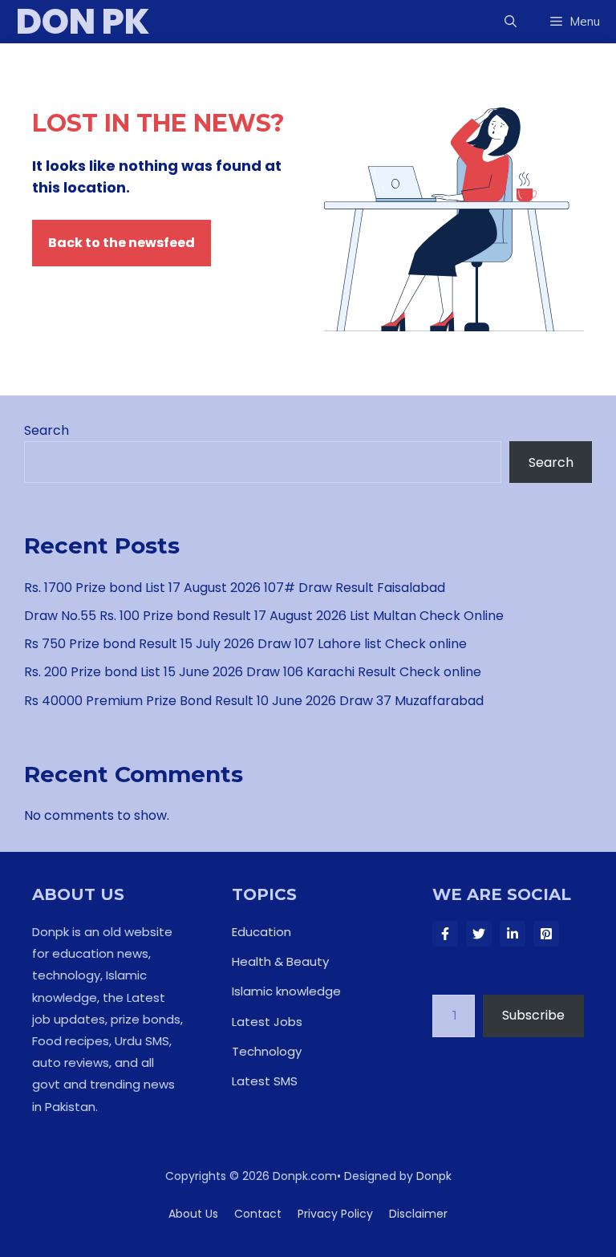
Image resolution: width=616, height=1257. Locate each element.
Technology (267, 1051)
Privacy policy (335, 1214)
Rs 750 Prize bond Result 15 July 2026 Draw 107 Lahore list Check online (245, 644)
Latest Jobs (267, 1021)
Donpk (434, 1176)
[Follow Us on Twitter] (479, 934)
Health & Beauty (280, 961)
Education (261, 931)
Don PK (83, 21)
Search (46, 430)
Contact (258, 1214)
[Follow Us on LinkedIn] (512, 934)
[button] (510, 21)
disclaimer (418, 1214)
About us (193, 1214)
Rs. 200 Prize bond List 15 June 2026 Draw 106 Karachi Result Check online (252, 672)
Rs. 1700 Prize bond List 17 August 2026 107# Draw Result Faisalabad (234, 587)
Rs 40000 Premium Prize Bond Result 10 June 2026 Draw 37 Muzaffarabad (254, 700)
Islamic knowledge (286, 991)
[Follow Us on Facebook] (445, 934)
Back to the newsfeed (121, 242)
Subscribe (533, 1015)
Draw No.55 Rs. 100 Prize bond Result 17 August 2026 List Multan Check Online (264, 615)
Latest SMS (265, 1081)
